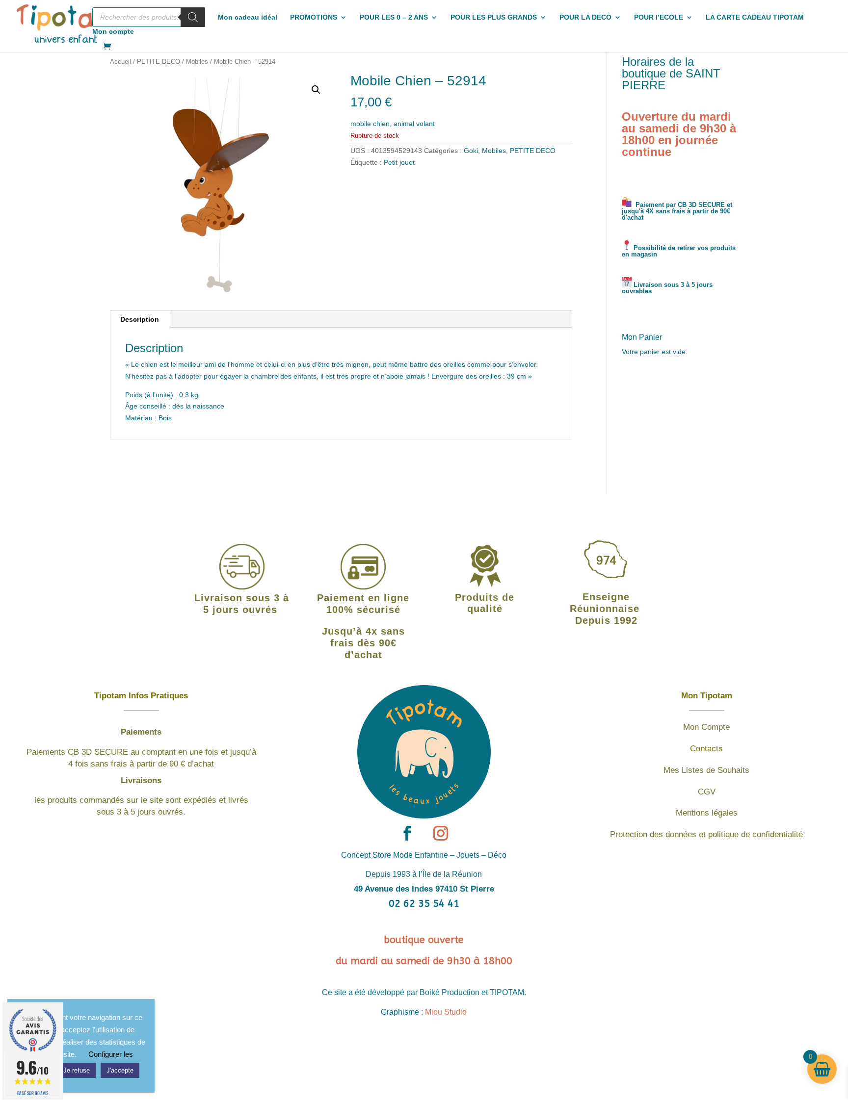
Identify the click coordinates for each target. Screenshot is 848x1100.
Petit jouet (399, 162)
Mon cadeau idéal (247, 17)
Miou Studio (446, 1012)
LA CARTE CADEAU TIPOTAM (755, 17)
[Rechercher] (193, 17)
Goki (471, 150)
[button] (316, 90)
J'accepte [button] (119, 1070)
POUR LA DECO (585, 17)
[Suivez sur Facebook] (407, 833)
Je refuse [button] (76, 1070)
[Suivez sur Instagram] (440, 833)
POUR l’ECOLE (658, 17)
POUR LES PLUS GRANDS (493, 17)
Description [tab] (139, 319)
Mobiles (197, 61)
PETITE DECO (158, 61)
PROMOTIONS (313, 17)
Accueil (120, 61)
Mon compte (113, 31)
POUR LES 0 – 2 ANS (394, 17)
